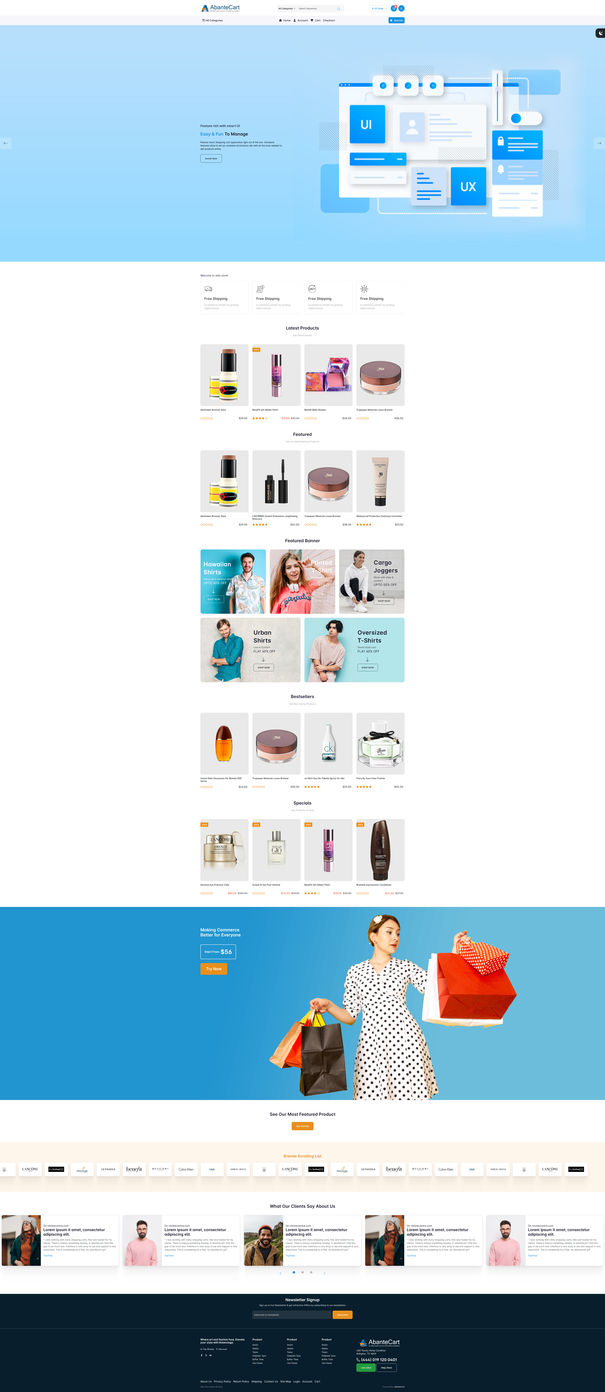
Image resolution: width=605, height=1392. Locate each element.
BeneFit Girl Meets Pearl (265, 409)
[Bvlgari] (82, 1169)
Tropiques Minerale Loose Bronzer (374, 409)
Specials (398, 20)
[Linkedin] (210, 1355)
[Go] (338, 8)
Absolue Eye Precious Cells (214, 884)
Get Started (302, 1126)
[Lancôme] (212, 1169)
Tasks (255, 1352)
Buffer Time (257, 1359)
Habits (255, 1348)
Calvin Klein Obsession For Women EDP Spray (221, 779)
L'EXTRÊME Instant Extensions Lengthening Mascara (275, 517)
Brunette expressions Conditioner (374, 884)
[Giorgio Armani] (160, 1169)
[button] (394, 8)
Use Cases (257, 1363)
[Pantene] (264, 1169)
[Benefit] (56, 1169)
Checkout (329, 20)
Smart (255, 1345)
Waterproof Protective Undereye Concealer (379, 516)
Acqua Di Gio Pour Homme (266, 884)
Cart (317, 20)
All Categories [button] (214, 20)
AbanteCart (399, 1387)
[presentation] (280, 1273)
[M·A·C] (238, 1169)
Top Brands (208, 1349)
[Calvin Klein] (108, 1169)
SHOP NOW (214, 599)
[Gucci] (186, 1169)
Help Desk (386, 1367)
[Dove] (134, 1169)
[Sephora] (30, 1169)
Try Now (214, 969)
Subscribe (342, 1314)
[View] (204, 402)
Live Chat (366, 1367)
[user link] (401, 8)
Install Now (211, 158)
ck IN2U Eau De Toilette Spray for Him (324, 778)
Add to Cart (238, 401)
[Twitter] (206, 1355)
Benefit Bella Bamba (315, 409)
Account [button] (302, 20)
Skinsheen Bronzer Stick (213, 409)
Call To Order (291, 508)
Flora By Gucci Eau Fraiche (370, 778)
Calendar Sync (259, 1356)
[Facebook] (201, 1355)
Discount (222, 1349)
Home (287, 20)
